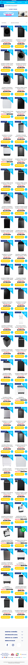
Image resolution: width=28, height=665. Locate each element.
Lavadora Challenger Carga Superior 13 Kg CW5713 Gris (7, 350)
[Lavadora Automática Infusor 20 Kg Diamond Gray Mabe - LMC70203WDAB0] (7, 484)
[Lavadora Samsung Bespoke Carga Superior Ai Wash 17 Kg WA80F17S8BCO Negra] (7, 294)
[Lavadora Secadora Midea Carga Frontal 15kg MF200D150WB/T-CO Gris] (7, 79)
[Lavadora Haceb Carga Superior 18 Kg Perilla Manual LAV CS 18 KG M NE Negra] (7, 222)
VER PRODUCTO (6, 46)
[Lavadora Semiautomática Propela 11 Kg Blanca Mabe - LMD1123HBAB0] (7, 578)
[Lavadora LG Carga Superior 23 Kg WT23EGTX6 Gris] (21, 294)
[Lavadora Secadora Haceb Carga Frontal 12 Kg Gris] (7, 198)
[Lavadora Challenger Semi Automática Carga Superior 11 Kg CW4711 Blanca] (7, 151)
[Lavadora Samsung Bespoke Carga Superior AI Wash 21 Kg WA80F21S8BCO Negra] (21, 103)
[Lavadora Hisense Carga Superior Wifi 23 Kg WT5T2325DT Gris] (21, 270)
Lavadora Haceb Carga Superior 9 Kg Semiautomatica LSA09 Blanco (7, 112)
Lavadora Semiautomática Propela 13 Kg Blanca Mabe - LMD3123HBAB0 (21, 563)
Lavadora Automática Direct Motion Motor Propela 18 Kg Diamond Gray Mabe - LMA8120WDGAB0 (7, 517)
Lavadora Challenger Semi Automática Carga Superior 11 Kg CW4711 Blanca (7, 159)
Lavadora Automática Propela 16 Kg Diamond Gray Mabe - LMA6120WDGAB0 (21, 445)
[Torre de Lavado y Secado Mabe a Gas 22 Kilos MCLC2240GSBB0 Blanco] (21, 318)
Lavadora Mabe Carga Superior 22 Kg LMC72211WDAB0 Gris (21, 183)
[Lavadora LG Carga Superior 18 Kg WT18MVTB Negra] (7, 246)
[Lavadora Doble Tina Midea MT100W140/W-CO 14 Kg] (7, 532)
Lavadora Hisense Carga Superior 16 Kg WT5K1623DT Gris (21, 136)
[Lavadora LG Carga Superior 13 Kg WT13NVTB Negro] (21, 32)
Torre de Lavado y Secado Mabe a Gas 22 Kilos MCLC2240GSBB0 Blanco (21, 326)
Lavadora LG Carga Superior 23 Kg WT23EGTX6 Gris (21, 302)
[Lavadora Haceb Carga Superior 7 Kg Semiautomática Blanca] (21, 461)
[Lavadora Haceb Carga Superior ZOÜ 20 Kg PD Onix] (21, 602)
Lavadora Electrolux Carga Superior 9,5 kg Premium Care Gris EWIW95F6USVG (21, 587)
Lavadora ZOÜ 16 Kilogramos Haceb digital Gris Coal (7, 611)
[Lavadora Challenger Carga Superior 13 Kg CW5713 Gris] (7, 341)
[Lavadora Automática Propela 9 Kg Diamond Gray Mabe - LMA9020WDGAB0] (21, 532)
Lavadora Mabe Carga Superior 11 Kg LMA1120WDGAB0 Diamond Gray (21, 88)
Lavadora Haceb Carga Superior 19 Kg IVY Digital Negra (21, 493)
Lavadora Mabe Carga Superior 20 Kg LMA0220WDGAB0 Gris (21, 159)
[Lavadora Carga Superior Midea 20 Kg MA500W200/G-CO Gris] (7, 389)
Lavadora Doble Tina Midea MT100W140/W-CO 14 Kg (7, 541)
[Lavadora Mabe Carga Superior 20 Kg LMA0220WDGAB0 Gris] (21, 151)
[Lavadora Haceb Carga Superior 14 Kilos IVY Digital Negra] (21, 365)
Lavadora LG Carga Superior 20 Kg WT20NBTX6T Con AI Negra (7, 136)
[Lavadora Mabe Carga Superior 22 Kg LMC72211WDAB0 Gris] (21, 175)
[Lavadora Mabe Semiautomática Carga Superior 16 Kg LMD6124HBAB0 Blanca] (7, 365)
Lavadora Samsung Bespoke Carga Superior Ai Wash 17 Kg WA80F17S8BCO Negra (7, 302)
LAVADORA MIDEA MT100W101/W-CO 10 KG (21, 517)
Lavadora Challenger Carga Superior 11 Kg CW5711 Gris (7, 326)
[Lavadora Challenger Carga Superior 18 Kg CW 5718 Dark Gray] (21, 246)
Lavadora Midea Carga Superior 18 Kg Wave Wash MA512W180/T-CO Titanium (7, 279)
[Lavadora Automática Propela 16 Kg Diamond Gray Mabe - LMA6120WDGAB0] (21, 437)
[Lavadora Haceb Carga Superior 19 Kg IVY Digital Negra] (21, 484)
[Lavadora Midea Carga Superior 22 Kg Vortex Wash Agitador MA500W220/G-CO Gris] (7, 55)
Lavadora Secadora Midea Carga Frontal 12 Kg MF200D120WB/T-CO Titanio (7, 40)
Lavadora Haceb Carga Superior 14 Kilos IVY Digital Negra (21, 374)
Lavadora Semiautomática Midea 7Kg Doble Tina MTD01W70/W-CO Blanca (21, 398)
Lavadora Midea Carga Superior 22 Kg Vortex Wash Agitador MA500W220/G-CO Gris (7, 64)
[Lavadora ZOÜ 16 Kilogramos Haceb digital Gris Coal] (7, 602)
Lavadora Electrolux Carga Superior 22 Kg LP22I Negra (21, 231)
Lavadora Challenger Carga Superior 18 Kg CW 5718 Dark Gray (21, 255)
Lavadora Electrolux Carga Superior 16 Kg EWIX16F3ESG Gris (7, 445)
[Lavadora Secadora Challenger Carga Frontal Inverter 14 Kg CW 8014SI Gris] (21, 55)
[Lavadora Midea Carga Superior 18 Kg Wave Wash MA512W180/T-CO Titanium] (7, 270)
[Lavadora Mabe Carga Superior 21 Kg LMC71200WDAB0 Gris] (7, 175)
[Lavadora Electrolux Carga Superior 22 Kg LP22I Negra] (21, 222)
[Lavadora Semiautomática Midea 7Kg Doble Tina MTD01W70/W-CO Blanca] (21, 389)
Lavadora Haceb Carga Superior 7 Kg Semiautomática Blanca (21, 469)
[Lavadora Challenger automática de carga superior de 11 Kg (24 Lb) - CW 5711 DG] (7, 555)
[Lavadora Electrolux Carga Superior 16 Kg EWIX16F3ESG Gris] (7, 437)
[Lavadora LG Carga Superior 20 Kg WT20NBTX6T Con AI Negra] (7, 127)
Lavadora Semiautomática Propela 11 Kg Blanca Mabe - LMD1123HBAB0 (7, 587)
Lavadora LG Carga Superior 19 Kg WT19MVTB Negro (21, 421)
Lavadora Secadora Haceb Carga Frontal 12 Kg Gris (7, 207)
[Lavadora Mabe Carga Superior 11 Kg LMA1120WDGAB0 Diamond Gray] (21, 79)
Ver (12, 46)
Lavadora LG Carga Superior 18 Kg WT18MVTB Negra (7, 255)
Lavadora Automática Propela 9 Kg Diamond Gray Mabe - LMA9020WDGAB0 (21, 541)
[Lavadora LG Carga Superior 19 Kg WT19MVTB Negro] (21, 413)
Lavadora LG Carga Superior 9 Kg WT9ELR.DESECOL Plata (7, 421)
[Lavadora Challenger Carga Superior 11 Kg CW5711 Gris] (7, 318)
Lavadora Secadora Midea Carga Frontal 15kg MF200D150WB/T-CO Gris (7, 88)
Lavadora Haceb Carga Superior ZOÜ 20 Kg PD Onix (21, 611)
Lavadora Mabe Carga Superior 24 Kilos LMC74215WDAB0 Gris (21, 350)
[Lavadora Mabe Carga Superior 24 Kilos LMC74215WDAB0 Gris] (21, 341)
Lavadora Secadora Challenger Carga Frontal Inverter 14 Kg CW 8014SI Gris (21, 64)
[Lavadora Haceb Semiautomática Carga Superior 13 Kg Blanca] (7, 461)
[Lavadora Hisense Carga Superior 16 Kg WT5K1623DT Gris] (21, 127)
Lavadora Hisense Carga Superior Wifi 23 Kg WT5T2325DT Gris (21, 279)
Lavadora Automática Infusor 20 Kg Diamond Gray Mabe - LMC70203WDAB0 (7, 493)
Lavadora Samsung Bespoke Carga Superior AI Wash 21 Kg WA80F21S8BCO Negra (21, 112)
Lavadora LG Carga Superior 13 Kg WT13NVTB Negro (21, 40)
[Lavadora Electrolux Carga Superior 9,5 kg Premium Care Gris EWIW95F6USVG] (21, 578)
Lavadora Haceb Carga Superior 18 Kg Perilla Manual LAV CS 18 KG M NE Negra (7, 231)
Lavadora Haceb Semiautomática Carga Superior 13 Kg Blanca (7, 469)
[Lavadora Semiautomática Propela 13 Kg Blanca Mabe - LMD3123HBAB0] (21, 555)
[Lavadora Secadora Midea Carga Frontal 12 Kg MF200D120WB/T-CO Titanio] (7, 32)
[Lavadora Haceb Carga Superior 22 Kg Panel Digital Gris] (21, 198)
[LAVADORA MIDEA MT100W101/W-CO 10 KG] (21, 508)
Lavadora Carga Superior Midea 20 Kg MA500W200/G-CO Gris (7, 398)
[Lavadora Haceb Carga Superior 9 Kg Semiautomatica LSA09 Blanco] (7, 103)
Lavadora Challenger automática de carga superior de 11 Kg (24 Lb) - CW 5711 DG (7, 563)
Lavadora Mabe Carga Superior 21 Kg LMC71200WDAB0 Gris (7, 183)
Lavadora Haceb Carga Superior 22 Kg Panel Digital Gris (21, 207)
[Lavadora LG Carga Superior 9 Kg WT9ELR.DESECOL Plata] (7, 413)
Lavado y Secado (13, 9)
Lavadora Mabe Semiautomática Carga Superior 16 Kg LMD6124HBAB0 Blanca (7, 374)
